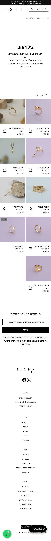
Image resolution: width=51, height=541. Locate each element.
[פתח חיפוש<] (21, 10)
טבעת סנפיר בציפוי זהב (13, 236)
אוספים (39, 18)
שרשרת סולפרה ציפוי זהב (13, 157)
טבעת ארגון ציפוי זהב (13, 118)
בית (47, 18)
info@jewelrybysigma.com (25, 402)
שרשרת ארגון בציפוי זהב (13, 196)
